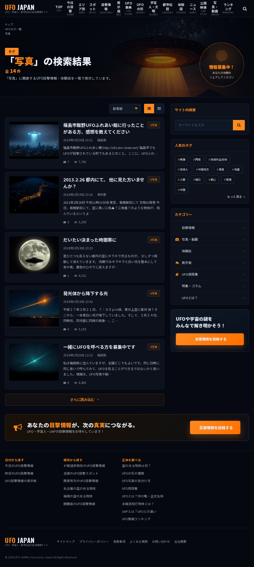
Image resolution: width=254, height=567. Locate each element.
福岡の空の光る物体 (78, 496)
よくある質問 (139, 541)
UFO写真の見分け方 (136, 480)
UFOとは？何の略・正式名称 (142, 496)
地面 (237, 169)
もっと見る (235, 196)
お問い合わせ (161, 541)
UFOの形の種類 (133, 473)
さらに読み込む (82, 399)
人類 (182, 179)
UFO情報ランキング (136, 518)
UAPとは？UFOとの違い (139, 511)
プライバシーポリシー (94, 541)
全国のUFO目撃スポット (81, 473)
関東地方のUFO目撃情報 (81, 480)
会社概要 (180, 541)
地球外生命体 (219, 159)
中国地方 (203, 169)
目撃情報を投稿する (210, 339)
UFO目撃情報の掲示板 (21, 480)
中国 (182, 190)
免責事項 (119, 541)
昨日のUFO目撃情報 (19, 473)
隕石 (198, 179)
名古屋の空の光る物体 (80, 488)
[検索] (239, 125)
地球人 (184, 169)
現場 (228, 179)
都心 (213, 179)
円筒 (198, 159)
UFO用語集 (130, 488)
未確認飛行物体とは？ (138, 503)
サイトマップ (66, 541)
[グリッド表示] (159, 108)
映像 (182, 159)
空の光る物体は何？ (136, 465)
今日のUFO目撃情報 (19, 465)
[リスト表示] (149, 108)
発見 (221, 169)
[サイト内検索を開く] (245, 8)
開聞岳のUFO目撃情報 (79, 503)
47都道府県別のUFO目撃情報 (84, 465)
